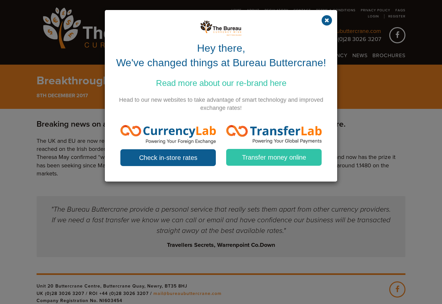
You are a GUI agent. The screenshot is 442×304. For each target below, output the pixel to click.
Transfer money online (274, 157)
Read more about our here (221, 83)
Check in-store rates (168, 157)
